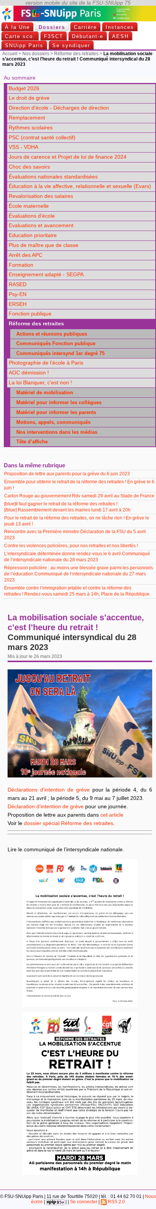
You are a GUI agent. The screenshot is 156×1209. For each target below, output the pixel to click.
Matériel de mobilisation (42, 392)
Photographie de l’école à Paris (46, 363)
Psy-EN (18, 294)
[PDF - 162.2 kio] (80, 1173)
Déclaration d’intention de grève (46, 806)
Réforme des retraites (76, 53)
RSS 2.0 (116, 1201)
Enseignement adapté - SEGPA (46, 274)
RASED (18, 284)
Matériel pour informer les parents (54, 412)
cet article (111, 815)
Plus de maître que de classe (43, 245)
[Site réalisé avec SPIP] (55, 1201)
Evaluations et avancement (41, 225)
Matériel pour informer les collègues (56, 402)
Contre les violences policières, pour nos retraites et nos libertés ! (71, 545)
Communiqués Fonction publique (53, 343)
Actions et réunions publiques (49, 334)
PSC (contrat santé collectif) (42, 137)
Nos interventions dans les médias (54, 432)
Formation (21, 265)
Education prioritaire (33, 235)
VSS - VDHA (23, 147)
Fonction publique (30, 314)
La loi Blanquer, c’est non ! (40, 382)
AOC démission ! (29, 373)
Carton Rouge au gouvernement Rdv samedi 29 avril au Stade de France (79, 496)
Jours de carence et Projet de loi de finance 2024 (67, 157)
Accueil (9, 53)
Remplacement (27, 118)
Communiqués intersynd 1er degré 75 (58, 353)
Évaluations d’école (32, 216)
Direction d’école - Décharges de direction (59, 108)
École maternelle (29, 206)
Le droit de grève (29, 98)
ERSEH (18, 304)
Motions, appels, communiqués (51, 422)
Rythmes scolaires (31, 128)
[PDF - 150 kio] (80, 1005)
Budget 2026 (24, 88)
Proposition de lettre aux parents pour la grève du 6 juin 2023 (67, 473)
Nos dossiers (35, 53)
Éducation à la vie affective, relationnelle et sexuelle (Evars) (80, 186)
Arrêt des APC (25, 255)
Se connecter (83, 1201)
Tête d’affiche (30, 441)
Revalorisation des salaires (41, 196)
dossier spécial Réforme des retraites (68, 823)
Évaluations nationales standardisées (53, 177)
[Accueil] (78, 19)
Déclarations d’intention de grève (49, 790)
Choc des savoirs (29, 167)
